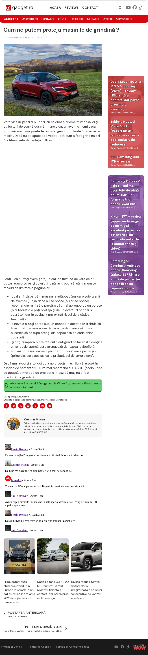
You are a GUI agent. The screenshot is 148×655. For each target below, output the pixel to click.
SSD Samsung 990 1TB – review (124, 159)
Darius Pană (115, 112)
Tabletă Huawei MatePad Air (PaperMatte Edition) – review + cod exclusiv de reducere (124, 133)
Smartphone (29, 19)
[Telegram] (35, 405)
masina (45, 399)
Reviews (72, 7)
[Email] (49, 405)
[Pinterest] (28, 405)
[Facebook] (6, 405)
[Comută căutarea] (120, 7)
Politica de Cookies (39, 646)
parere (52, 399)
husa (37, 399)
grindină (30, 399)
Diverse (108, 19)
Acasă (55, 7)
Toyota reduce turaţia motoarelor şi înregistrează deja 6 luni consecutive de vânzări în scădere (86, 590)
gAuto (62, 19)
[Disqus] (53, 488)
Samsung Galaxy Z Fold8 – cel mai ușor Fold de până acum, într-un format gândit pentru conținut (125, 192)
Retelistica (77, 19)
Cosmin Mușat (14, 37)
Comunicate (124, 19)
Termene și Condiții (11, 646)
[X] (20, 405)
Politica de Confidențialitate (72, 646)
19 (41, 37)
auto (22, 399)
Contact (90, 7)
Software (93, 19)
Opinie (25, 396)
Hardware (48, 19)
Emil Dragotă (115, 207)
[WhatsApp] (13, 405)
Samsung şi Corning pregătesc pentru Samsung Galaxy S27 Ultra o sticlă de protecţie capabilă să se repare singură (125, 274)
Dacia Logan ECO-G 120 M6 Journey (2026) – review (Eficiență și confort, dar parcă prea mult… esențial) (53, 590)
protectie (62, 399)
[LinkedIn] (42, 405)
